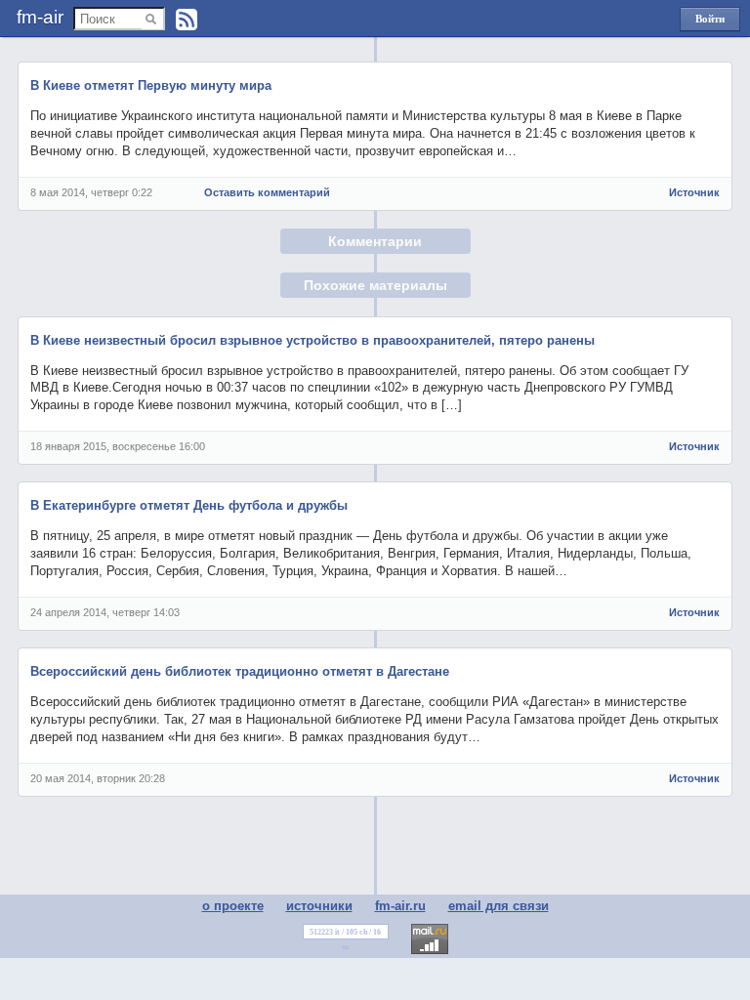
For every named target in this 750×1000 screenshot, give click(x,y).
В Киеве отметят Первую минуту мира (150, 85)
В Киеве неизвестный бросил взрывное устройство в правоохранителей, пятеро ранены (312, 340)
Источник (694, 192)
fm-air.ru (400, 905)
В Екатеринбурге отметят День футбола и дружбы (189, 505)
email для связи (498, 905)
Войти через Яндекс (710, 22)
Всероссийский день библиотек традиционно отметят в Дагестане (239, 671)
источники (319, 905)
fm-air (40, 17)
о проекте (233, 905)
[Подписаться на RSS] (186, 19)
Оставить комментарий (267, 192)
